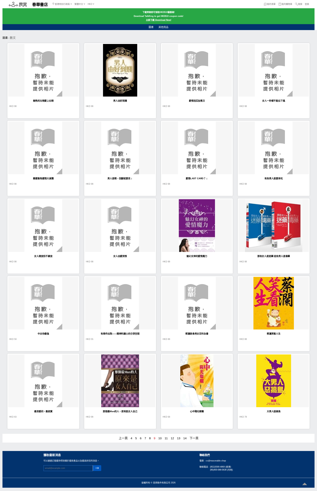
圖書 (151, 27)
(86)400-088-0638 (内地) (221, 470)
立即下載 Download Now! (158, 20)
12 (172, 438)
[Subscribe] (97, 468)
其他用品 (163, 27)
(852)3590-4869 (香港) (220, 467)
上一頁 (123, 438)
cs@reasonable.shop (216, 460)
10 (160, 438)
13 (178, 438)
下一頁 (194, 438)
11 (166, 438)
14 (185, 438)
